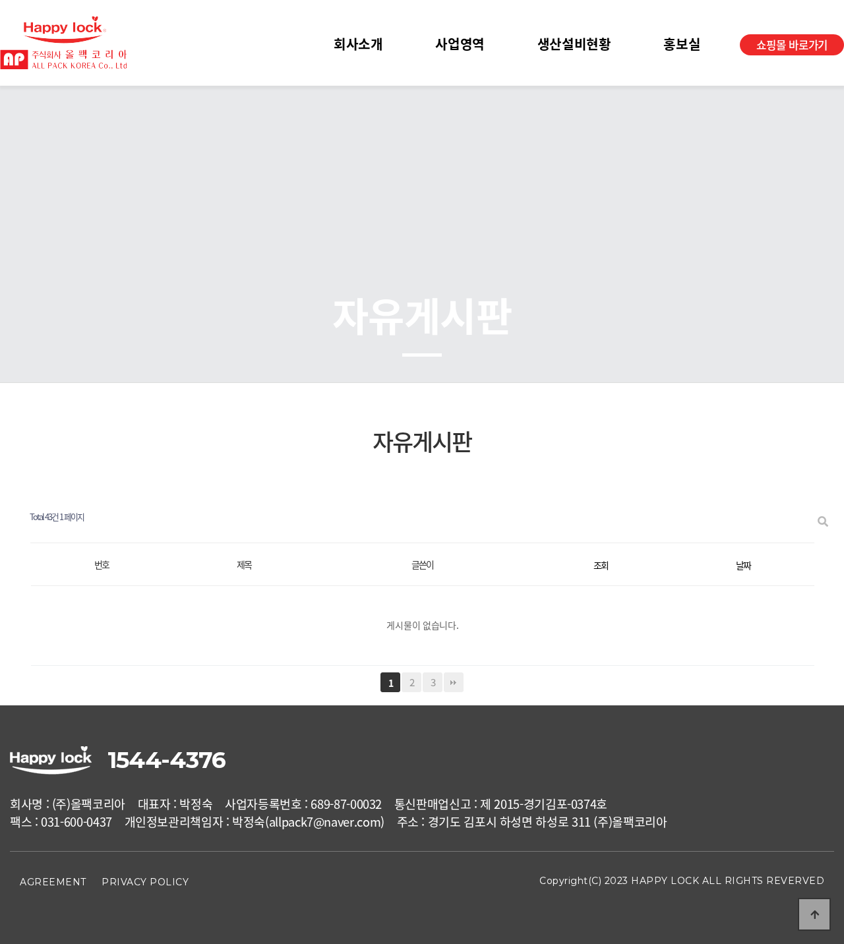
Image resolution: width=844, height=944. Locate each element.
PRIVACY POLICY (145, 882)
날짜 (743, 565)
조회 (600, 565)
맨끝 (454, 682)
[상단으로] (814, 914)
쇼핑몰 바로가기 (792, 45)
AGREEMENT (53, 882)
